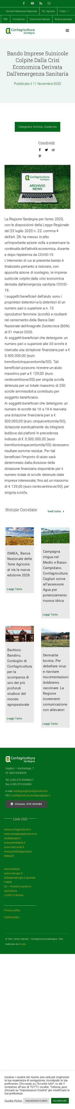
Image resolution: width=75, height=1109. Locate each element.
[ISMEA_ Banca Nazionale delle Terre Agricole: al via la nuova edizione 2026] (19, 536)
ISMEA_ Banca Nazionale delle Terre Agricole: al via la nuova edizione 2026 (19, 564)
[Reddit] (53, 150)
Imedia (22, 944)
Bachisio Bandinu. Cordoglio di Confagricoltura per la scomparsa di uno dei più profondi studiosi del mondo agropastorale (19, 677)
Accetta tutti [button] (60, 1100)
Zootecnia (50, 126)
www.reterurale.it (14, 847)
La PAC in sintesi (13, 895)
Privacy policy (12, 910)
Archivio (38, 126)
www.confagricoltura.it (17, 829)
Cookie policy (11, 917)
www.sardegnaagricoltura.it (20, 833)
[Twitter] (46, 150)
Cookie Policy (13, 1100)
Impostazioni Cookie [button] (36, 1100)
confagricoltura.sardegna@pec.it (30, 795)
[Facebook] (40, 150)
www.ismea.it (12, 869)
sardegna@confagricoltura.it (31, 791)
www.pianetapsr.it (14, 842)
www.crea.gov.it (13, 873)
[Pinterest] (40, 156)
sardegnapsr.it (12, 838)
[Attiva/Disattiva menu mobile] (68, 30)
